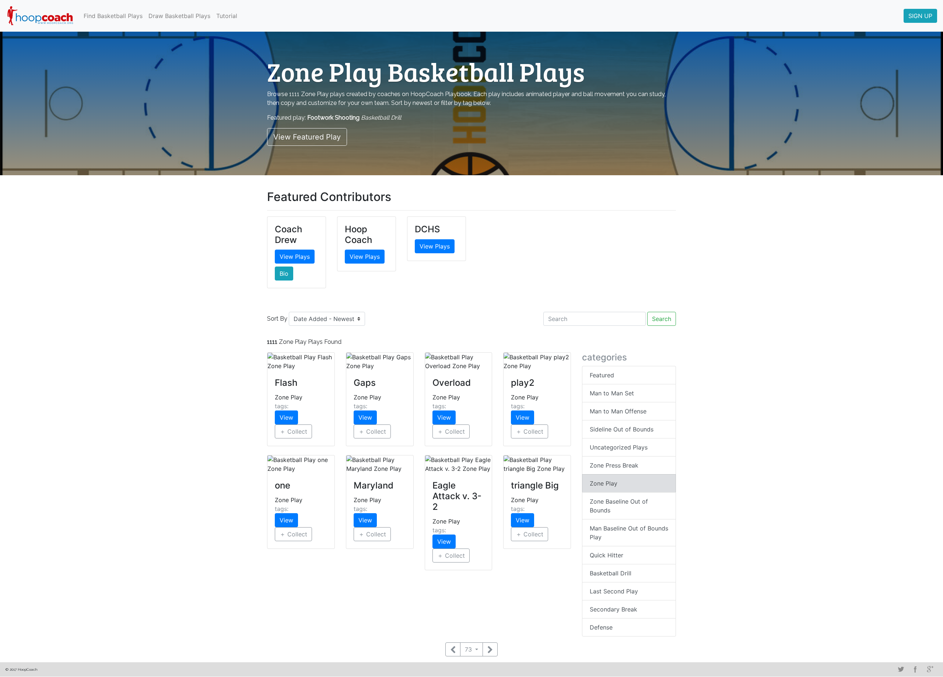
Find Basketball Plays (113, 16)
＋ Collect (293, 431)
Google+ (930, 669)
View (286, 417)
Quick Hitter (606, 555)
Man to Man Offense (618, 411)
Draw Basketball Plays (179, 16)
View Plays (295, 256)
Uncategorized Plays (619, 447)
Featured (602, 375)
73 (469, 649)
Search (661, 318)
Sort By (277, 318)
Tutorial (226, 16)
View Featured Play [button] (307, 137)
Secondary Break (613, 609)
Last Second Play (614, 591)
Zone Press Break (614, 465)
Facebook (915, 669)
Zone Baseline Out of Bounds (619, 506)
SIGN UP (920, 16)
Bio (284, 273)
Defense (601, 627)
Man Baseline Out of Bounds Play (629, 533)
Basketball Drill (610, 573)
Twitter (900, 669)
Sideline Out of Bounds (621, 429)
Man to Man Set (612, 393)
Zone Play (603, 483)
